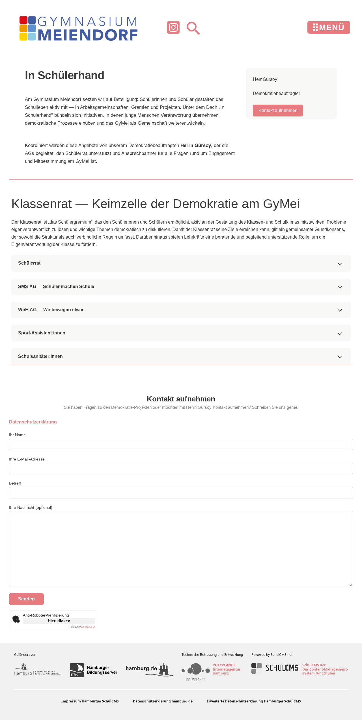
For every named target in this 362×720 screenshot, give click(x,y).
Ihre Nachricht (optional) (30, 507)
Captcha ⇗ (82, 626)
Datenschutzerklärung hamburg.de (163, 701)
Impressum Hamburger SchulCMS (90, 701)
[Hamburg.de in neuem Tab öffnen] (149, 670)
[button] (193, 27)
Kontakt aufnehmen (278, 110)
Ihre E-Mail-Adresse (27, 459)
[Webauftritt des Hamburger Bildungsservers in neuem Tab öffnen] (93, 670)
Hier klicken (59, 621)
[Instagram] (173, 27)
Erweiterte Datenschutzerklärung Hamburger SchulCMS (254, 701)
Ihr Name (17, 435)
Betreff (15, 483)
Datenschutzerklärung (33, 422)
